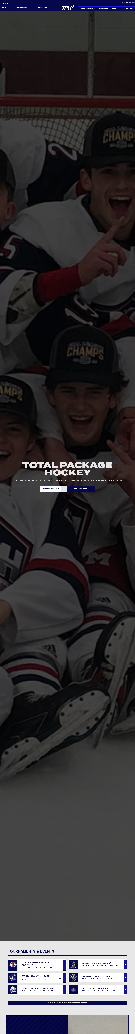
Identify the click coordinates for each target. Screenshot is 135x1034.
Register (125, 2)
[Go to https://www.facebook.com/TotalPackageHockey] (1, 3)
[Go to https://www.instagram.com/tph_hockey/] (3, 3)
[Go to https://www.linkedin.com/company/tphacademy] (7, 3)
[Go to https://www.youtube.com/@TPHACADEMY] (5, 3)
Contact (132, 2)
